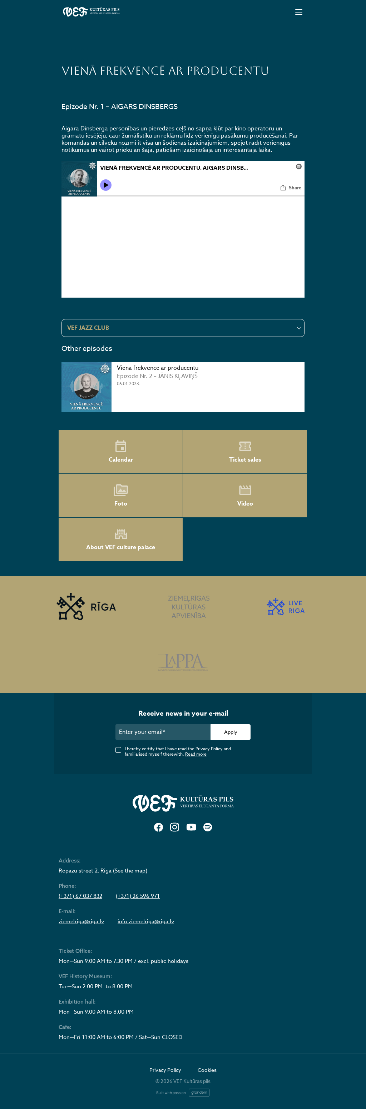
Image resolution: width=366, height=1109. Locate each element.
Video (245, 503)
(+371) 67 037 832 (80, 896)
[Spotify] (208, 827)
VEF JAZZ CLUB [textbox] (88, 328)
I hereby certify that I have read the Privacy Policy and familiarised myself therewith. (178, 751)
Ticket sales (245, 460)
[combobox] (183, 328)
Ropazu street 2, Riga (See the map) (103, 870)
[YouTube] (191, 827)
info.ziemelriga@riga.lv (146, 921)
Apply (230, 731)
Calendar (121, 460)
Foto (120, 503)
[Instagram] (175, 827)
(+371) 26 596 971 (138, 896)
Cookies (207, 1069)
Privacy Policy (165, 1069)
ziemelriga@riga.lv (81, 921)
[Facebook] (158, 827)
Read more (196, 754)
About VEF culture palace (120, 547)
